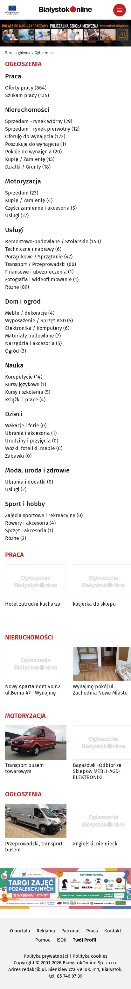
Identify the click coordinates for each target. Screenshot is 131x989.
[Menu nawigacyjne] (119, 10)
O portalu (20, 931)
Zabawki (14, 456)
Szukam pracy (21, 95)
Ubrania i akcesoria (27, 433)
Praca (92, 931)
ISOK (61, 940)
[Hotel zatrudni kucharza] (35, 581)
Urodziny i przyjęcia (28, 441)
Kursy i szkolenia (24, 392)
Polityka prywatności (46, 956)
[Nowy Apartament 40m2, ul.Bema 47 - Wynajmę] (35, 664)
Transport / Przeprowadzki (35, 264)
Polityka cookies (89, 956)
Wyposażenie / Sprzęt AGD (35, 321)
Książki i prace (21, 400)
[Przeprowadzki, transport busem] (35, 821)
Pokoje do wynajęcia (28, 152)
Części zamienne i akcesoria (37, 208)
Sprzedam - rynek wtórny (34, 121)
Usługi (12, 216)
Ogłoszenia (44, 53)
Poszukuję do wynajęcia (32, 144)
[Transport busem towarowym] (35, 742)
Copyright (24, 963)
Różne (12, 287)
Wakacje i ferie (22, 426)
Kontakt (112, 931)
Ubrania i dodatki (25, 482)
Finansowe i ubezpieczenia (36, 272)
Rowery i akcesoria (26, 523)
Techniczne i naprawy (29, 249)
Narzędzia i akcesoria (30, 343)
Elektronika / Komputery (33, 328)
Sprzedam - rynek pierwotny (37, 129)
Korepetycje (19, 377)
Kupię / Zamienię (25, 159)
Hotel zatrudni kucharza (32, 604)
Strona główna (18, 53)
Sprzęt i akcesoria (25, 531)
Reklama (46, 931)
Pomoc (42, 940)
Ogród (12, 351)
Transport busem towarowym (24, 768)
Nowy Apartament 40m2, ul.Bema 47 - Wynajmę (33, 689)
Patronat (70, 931)
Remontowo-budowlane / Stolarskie (46, 241)
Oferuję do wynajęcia (29, 136)
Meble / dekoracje (26, 313)
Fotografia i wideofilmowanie (38, 279)
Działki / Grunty (23, 167)
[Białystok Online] (65, 9)
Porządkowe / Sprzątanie (34, 257)
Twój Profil (84, 940)
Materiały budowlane (29, 336)
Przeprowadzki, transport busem (34, 847)
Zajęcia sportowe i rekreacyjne (40, 515)
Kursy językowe (22, 384)
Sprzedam (17, 193)
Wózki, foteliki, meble (30, 448)
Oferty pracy (19, 88)
